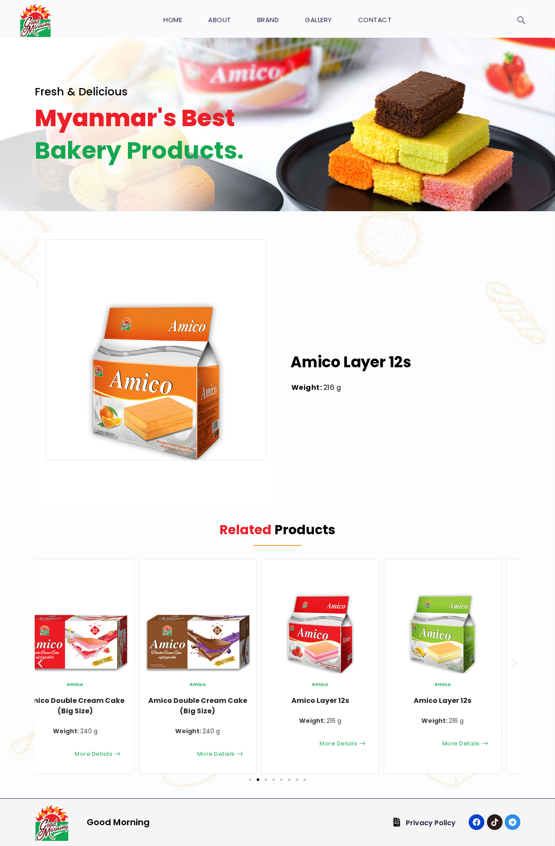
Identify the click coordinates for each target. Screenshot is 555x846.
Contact (375, 19)
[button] (248, 442)
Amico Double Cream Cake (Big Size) (93, 706)
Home (172, 19)
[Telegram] (512, 822)
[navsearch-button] (521, 20)
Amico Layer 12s (216, 701)
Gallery (318, 19)
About (219, 19)
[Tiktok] (495, 822)
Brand (268, 19)
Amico (93, 684)
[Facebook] (476, 822)
